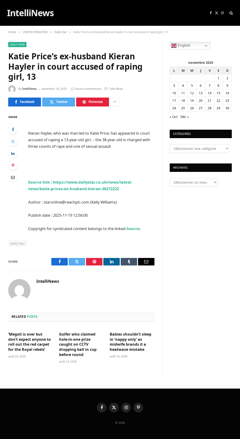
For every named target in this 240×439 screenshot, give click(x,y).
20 (200, 100)
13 (200, 93)
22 (218, 100)
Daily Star (17, 44)
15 (218, 93)
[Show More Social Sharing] (115, 102)
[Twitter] (13, 141)
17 (174, 100)
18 (183, 100)
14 (209, 93)
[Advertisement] (83, 121)
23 (227, 100)
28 (209, 108)
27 (200, 108)
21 (209, 100)
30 (227, 108)
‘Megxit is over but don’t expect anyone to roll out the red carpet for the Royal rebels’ (29, 342)
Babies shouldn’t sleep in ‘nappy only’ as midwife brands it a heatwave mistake (130, 342)
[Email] (13, 177)
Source (133, 228)
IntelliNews (29, 89)
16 (227, 93)
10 (174, 93)
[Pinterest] (13, 165)
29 (218, 108)
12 (192, 93)
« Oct (174, 116)
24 (174, 108)
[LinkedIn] (13, 153)
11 (183, 93)
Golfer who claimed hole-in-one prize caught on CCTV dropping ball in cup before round (78, 344)
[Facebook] (13, 129)
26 (192, 108)
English (183, 46)
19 (192, 100)
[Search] (231, 13)
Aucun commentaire (88, 89)
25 (183, 108)
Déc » (184, 116)
